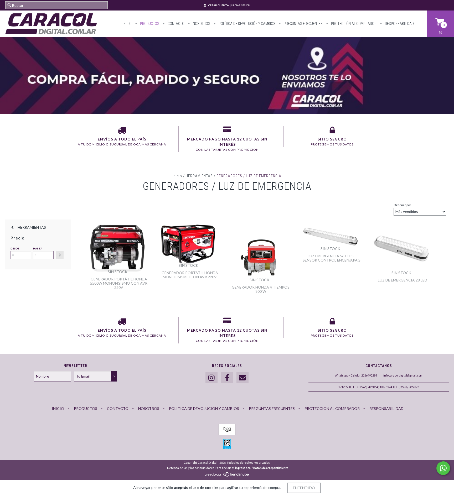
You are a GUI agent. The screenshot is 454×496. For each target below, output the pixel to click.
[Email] (242, 378)
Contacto (175, 24)
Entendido (304, 487)
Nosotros (201, 24)
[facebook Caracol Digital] (227, 378)
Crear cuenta (218, 5)
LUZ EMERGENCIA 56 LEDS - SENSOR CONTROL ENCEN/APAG (331, 258)
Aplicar (60, 255)
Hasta (37, 248)
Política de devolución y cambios (246, 24)
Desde (15, 248)
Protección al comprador (353, 24)
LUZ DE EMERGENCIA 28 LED (402, 280)
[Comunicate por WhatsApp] (443, 468)
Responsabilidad (399, 24)
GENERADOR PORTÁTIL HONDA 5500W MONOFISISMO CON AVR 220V (118, 283)
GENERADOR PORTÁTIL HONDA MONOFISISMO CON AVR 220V (190, 274)
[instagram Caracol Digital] (211, 378)
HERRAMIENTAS (199, 176)
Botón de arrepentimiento (270, 467)
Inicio (127, 24)
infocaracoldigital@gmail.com (402, 375)
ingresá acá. (243, 467)
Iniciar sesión (240, 5)
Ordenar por (402, 205)
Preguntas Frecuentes (303, 24)
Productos (149, 24)
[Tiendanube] (227, 475)
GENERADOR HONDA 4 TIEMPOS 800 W (261, 289)
